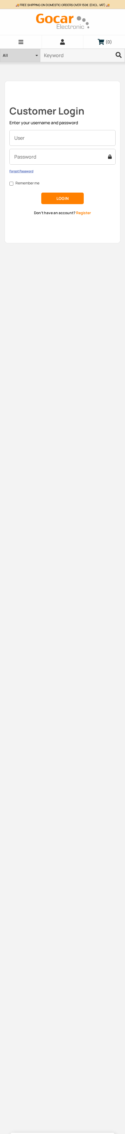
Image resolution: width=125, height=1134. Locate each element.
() (107, 42)
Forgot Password (21, 171)
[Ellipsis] (119, 55)
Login (62, 198)
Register (83, 212)
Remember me (27, 183)
